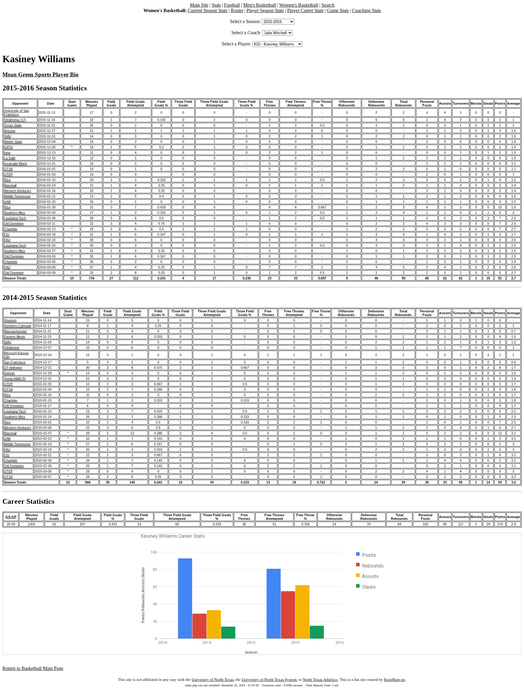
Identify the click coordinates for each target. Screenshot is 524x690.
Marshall (10, 185)
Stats (216, 5)
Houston (10, 320)
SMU (7, 136)
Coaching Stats (366, 10)
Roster (237, 10)
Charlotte (10, 229)
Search (327, 5)
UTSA (8, 169)
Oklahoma (11, 347)
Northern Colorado (17, 326)
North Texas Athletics (320, 679)
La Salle (9, 158)
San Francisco (14, 362)
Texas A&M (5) (15, 378)
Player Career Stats (305, 10)
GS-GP (10, 517)
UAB (7, 202)
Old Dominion (14, 223)
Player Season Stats (265, 10)
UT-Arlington (13, 367)
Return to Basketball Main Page (32, 668)
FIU (6, 234)
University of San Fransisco (16, 112)
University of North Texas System (269, 679)
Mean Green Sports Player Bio (40, 74)
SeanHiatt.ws (394, 679)
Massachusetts (15, 331)
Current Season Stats (207, 10)
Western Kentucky (17, 191)
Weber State (13, 141)
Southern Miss (14, 212)
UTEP (8, 174)
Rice (7, 180)
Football (232, 5)
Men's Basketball (259, 5)
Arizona (9, 131)
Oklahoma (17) (15, 120)
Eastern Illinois (14, 336)
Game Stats (338, 10)
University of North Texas (213, 679)
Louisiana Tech (15, 218)
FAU (7, 240)
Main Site (199, 5)
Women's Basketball (298, 5)
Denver (9, 373)
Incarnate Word (15, 163)
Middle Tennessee (17, 196)
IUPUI (8, 147)
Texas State (13, 125)
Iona (7, 152)
